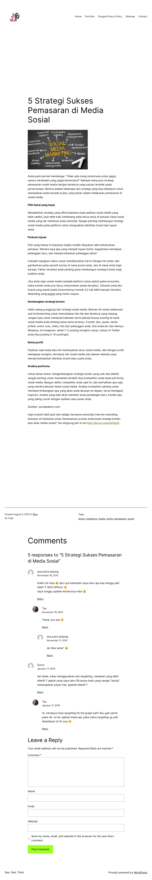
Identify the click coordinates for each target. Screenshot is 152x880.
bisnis (81, 518)
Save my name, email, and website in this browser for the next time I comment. (72, 838)
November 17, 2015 (57, 640)
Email (31, 806)
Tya (44, 608)
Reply (40, 599)
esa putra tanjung (48, 571)
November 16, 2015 (47, 575)
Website (33, 821)
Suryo (40, 664)
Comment (35, 755)
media (101, 518)
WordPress (140, 872)
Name (31, 791)
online (109, 518)
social (131, 518)
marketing (91, 518)
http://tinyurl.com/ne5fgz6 (103, 423)
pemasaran (120, 518)
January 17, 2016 (46, 668)
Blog (35, 514)
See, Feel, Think (14, 872)
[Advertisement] (76, 64)
